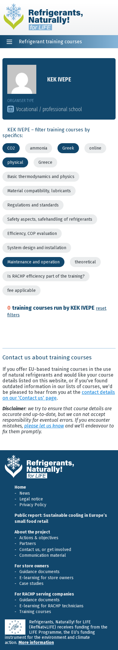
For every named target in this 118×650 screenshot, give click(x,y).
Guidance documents (39, 571)
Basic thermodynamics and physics (40, 176)
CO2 (11, 148)
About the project (32, 532)
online (95, 148)
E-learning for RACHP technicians (51, 606)
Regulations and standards (33, 205)
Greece (45, 162)
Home (20, 487)
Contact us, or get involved (45, 549)
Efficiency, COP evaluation (32, 233)
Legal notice (31, 499)
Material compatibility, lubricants (39, 190)
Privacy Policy (32, 504)
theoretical (85, 262)
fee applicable (21, 290)
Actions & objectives (38, 537)
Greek (68, 148)
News (24, 493)
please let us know (44, 426)
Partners (27, 543)
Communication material (42, 555)
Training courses (35, 611)
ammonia (38, 148)
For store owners (32, 566)
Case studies (31, 583)
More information (36, 642)
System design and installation (36, 247)
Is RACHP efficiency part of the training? (46, 276)
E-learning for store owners (46, 577)
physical (15, 162)
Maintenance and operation (33, 262)
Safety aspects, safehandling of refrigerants (49, 219)
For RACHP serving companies (44, 594)
